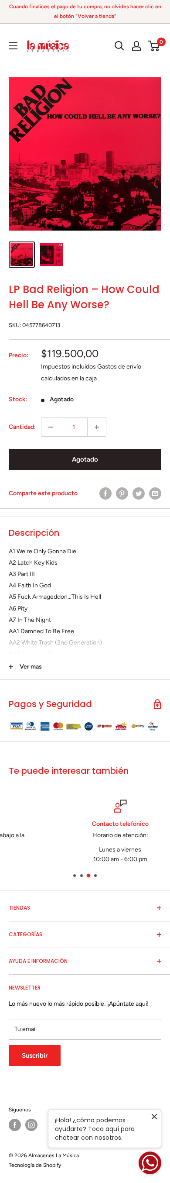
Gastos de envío (119, 366)
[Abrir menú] (13, 45)
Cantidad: (22, 427)
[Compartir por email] (155, 493)
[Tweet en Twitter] (139, 493)
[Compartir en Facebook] (105, 493)
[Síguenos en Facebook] (15, 1125)
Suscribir (35, 1055)
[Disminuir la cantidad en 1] (50, 427)
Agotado (85, 459)
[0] (154, 46)
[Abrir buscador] (119, 46)
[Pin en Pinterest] (122, 493)
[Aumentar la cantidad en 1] (97, 427)
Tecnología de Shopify (35, 1165)
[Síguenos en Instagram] (31, 1125)
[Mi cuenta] (136, 46)
